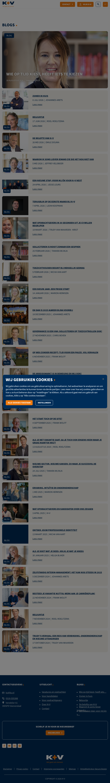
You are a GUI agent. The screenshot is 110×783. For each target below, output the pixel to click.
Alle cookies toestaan (19, 402)
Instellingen (44, 402)
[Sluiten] (103, 379)
